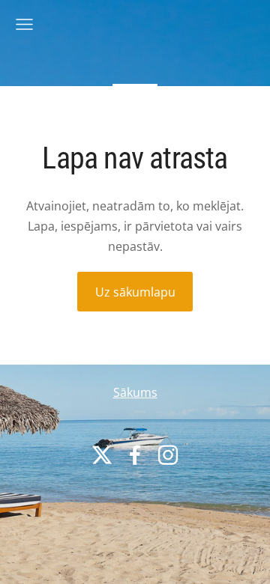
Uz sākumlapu (135, 292)
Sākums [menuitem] (135, 392)
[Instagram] (168, 455)
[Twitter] (102, 455)
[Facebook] (135, 455)
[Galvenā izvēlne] (24, 24)
